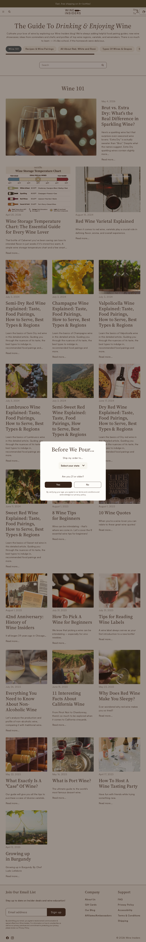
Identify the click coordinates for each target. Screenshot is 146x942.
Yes (58, 484)
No (87, 484)
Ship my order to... (73, 458)
